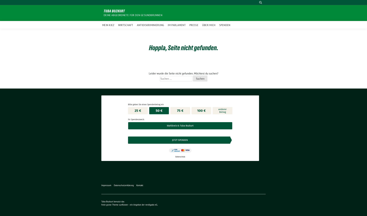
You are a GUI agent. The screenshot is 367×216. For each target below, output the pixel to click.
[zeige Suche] (260, 2)
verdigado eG (151, 204)
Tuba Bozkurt (114, 11)
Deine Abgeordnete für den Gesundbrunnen (133, 15)
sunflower (123, 204)
